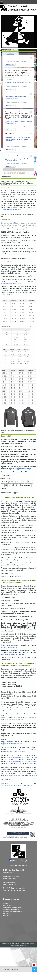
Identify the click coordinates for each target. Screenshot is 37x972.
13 (13, 485)
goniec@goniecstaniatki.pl (18, 865)
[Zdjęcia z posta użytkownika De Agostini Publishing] (17, 159)
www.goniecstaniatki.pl (17, 751)
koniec (4, 488)
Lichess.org (6, 913)
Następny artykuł (25, 485)
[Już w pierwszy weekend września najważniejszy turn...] (18, 122)
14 (17, 485)
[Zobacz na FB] (31, 58)
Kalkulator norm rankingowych (12, 911)
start (3, 482)
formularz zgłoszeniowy (9, 647)
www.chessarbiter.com (16, 775)
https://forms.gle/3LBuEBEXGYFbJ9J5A (20, 785)
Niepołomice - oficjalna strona (12, 907)
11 (6, 485)
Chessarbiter (7, 905)
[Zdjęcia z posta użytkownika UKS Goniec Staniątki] (18, 83)
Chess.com (6, 915)
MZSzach (6, 903)
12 (9, 485)
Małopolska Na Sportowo (11, 909)
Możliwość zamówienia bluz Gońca (13, 258)
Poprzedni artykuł (12, 482)
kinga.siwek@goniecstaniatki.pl (11, 209)
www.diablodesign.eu (21, 945)
